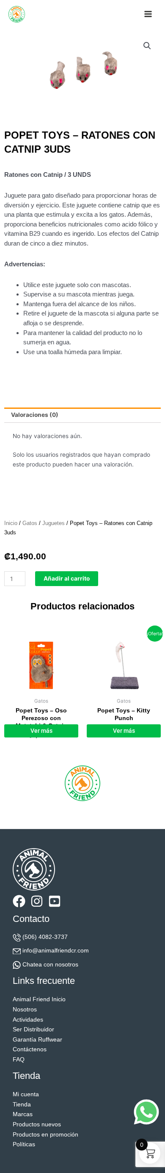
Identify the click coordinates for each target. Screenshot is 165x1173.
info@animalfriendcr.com (55, 950)
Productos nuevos (37, 1124)
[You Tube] (54, 901)
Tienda (22, 1104)
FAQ (19, 1059)
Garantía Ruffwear (37, 1039)
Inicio (10, 523)
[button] (147, 45)
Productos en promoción (45, 1134)
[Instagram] (36, 901)
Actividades (28, 1020)
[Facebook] (19, 901)
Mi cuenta (26, 1094)
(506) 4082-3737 (45, 937)
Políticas (24, 1144)
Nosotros (25, 1009)
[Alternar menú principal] (148, 14)
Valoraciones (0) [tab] (34, 414)
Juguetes (53, 523)
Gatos (29, 523)
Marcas (23, 1114)
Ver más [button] (41, 730)
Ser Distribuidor (33, 1029)
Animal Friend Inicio (39, 999)
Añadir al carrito (67, 578)
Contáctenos (30, 1049)
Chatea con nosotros (50, 964)
